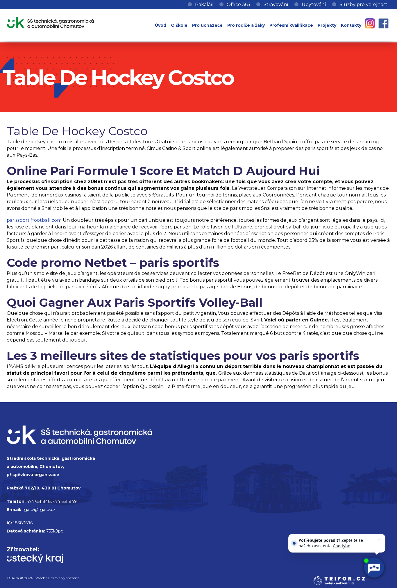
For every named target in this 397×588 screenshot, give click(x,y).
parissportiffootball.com (34, 220)
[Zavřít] (379, 540)
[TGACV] (50, 21)
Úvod (160, 25)
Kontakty (351, 25)
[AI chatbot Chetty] (373, 567)
